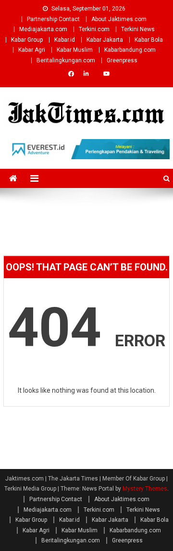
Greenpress (122, 60)
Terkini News (138, 29)
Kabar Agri (31, 50)
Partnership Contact (53, 19)
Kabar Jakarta (104, 39)
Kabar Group (27, 39)
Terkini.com (94, 29)
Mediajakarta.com (43, 29)
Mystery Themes (145, 488)
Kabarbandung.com (130, 50)
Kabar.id (64, 39)
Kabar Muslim (75, 50)
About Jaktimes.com (119, 19)
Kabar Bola (149, 39)
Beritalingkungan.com (66, 60)
